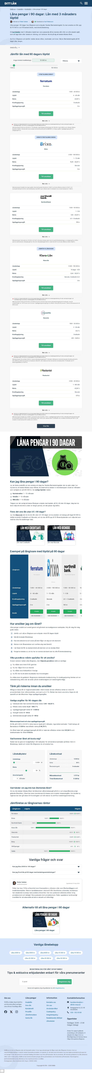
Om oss (49, 1005)
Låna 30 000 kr (62, 958)
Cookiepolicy (51, 1012)
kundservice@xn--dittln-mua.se (77, 1003)
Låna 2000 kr (15, 953)
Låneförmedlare (31, 1015)
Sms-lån (28, 1005)
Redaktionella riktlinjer (54, 1018)
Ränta (15, 767)
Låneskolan (50, 1021)
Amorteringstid (18, 775)
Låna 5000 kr (30, 953)
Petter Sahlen (24, 21)
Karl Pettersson (48, 21)
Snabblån (20, 9)
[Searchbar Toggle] (81, 3)
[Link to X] (11, 1012)
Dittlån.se (12, 9)
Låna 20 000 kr (30, 958)
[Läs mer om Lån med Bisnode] (61, 535)
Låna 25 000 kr (46, 958)
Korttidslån (28, 9)
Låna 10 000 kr (60, 953)
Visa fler (46, 426)
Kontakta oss (51, 1002)
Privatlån (28, 1012)
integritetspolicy (60, 988)
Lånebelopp (16, 759)
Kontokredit (29, 1008)
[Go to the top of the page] (2, 1071)
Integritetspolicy (52, 1015)
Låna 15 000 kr (76, 953)
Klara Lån (19, 515)
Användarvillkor (52, 1008)
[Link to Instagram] (16, 1012)
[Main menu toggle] (86, 3)
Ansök (36, 611)
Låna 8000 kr (45, 953)
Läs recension (36, 615)
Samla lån (28, 1018)
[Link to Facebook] (5, 1012)
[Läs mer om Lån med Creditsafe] (31, 535)
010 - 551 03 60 (75, 1012)
